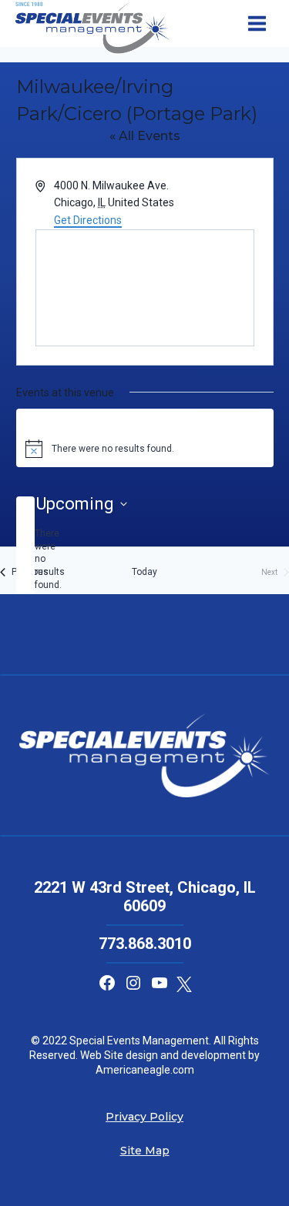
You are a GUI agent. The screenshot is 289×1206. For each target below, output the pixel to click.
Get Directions (88, 220)
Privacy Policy (144, 1117)
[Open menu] (257, 23)
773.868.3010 (145, 943)
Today (144, 571)
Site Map (145, 1151)
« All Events (144, 136)
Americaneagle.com (145, 1070)
